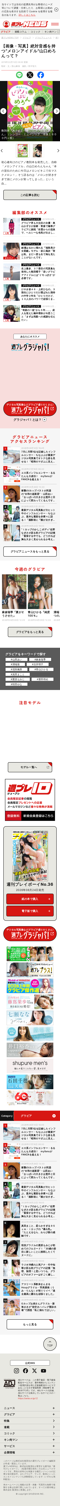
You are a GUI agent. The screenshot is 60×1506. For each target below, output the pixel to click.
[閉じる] (56, 10)
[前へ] (3, 111)
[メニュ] (55, 24)
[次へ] (56, 111)
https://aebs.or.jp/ (28, 1398)
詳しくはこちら (27, 14)
